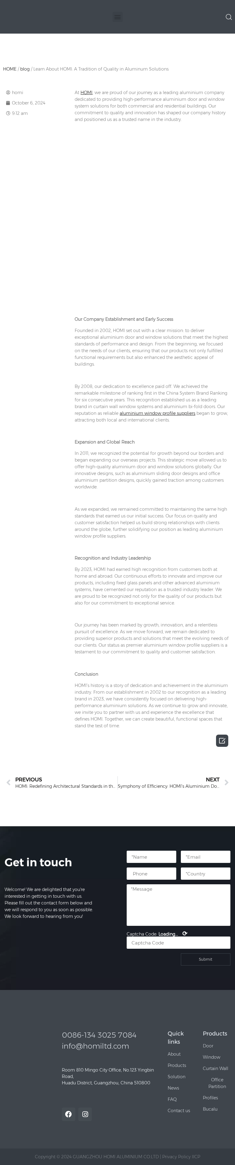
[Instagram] (85, 1114)
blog (25, 69)
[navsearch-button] (229, 16)
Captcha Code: (157, 933)
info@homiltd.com (95, 1046)
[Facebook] (68, 1114)
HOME (10, 69)
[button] (118, 17)
